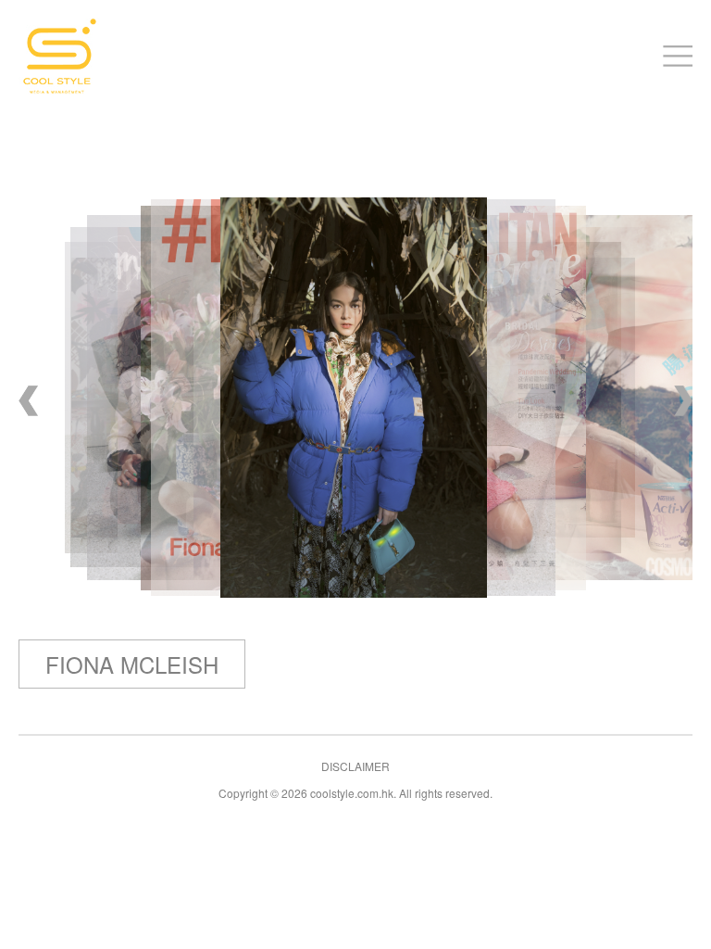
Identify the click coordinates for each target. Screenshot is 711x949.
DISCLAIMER (355, 766)
